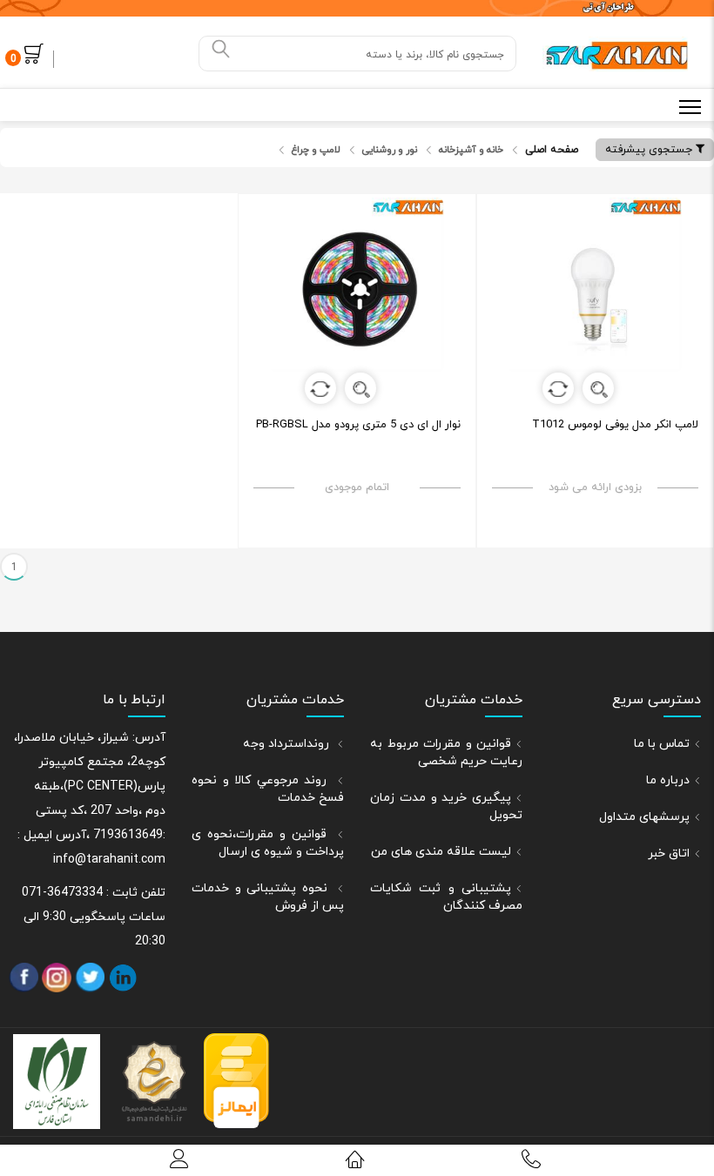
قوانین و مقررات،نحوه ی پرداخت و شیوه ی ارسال (268, 843)
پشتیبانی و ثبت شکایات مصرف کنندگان (446, 897)
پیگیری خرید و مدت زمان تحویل (446, 806)
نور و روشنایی (389, 150)
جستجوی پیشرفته (650, 150)
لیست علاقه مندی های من (441, 851)
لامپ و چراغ (316, 150)
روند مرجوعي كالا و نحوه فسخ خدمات (268, 789)
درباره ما (668, 780)
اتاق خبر (669, 853)
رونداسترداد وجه (288, 744)
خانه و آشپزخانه (471, 150)
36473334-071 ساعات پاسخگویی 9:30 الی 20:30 (93, 917)
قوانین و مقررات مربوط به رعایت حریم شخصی (446, 752)
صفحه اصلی (551, 150)
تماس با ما (662, 744)
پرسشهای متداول (644, 817)
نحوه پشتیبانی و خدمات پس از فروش (268, 897)
